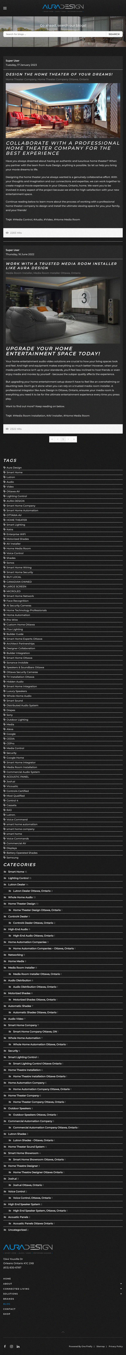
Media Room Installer (19, 273)
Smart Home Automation (22, 510)
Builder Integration (18, 653)
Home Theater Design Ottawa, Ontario (37, 910)
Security (11, 752)
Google (11, 733)
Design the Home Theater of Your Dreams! (59, 74)
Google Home (15, 757)
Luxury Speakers (17, 691)
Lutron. (11, 814)
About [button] (7, 1284)
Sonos (10, 562)
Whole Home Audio (20, 897)
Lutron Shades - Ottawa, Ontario (33, 1140)
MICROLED (14, 591)
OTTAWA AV (14, 515)
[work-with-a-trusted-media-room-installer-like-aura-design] (63, 310)
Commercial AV (16, 843)
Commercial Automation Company (30, 1121)
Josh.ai (11, 781)
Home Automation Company (26, 1082)
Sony (10, 714)
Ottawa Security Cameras (22, 672)
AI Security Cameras (19, 605)
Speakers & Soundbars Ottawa (25, 667)
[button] (5, 8)
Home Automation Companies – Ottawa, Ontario (43, 948)
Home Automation (18, 615)
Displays (12, 848)
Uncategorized (17, 1229)
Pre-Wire (12, 619)
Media (10, 724)
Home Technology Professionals (27, 610)
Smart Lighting (16, 524)
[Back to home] (63, 8)
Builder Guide (15, 634)
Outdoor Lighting (17, 719)
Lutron (11, 477)
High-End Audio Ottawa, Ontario (33, 935)
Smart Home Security (20, 572)
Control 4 (12, 800)
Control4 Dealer (18, 916)
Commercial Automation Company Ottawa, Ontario (45, 1127)
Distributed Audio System (22, 705)
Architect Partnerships (21, 643)
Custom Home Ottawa (21, 624)
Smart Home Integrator (21, 762)
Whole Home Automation (24, 1037)
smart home (14, 833)
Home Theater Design (21, 903)
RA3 (9, 810)
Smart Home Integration (22, 686)
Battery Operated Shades (22, 852)
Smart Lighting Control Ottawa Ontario (37, 1063)
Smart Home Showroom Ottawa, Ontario (38, 1159)
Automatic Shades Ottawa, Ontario (35, 1012)
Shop (6, 1314)
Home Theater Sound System (26, 1146)
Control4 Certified (18, 791)
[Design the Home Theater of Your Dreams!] (63, 110)
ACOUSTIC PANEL (18, 776)
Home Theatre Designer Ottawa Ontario (38, 1172)
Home (7, 1278)
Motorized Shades (18, 538)
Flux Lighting (15, 629)
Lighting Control (17, 496)
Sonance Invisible (17, 662)
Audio (39, 219)
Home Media (16, 961)
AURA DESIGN (15, 500)
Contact (9, 1309)
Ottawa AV (13, 491)
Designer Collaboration (21, 648)
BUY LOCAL (14, 577)
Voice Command (17, 819)
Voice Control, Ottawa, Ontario (32, 1197)
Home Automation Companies (27, 942)
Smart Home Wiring (19, 567)
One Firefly (87, 1346)
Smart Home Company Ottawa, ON (35, 1031)
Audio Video (15, 1018)
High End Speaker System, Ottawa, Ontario (39, 1210)
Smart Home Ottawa (19, 657)
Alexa (10, 729)
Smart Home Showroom (23, 1153)
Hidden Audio (15, 681)
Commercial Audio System (23, 772)
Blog (6, 1304)
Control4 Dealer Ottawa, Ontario (33, 922)
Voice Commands (18, 838)
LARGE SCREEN (16, 586)
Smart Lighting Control (22, 1057)
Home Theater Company (21, 79)
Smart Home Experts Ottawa (24, 638)
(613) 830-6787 (12, 1267)
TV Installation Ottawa (20, 676)
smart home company (20, 829)
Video (49, 219)
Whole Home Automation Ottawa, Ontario (39, 1044)
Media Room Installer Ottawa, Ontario (57, 273)
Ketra (10, 529)
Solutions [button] (10, 1294)
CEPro (10, 743)
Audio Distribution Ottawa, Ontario (34, 986)
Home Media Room (68, 219)
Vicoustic (12, 786)
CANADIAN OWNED (19, 581)
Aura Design (14, 467)
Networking (15, 954)
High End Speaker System (24, 1204)
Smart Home (14, 472)
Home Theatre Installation (24, 1069)
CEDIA (11, 738)
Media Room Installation (30, 415)
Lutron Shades (17, 1133)
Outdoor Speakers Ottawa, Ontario (34, 1114)
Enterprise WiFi (16, 534)
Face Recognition (18, 600)
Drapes (11, 710)
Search (114, 34)
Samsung (12, 857)
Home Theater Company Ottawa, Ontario (63, 79)
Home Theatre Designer (23, 1165)
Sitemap (100, 1346)
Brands (8, 1299)
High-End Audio (18, 929)
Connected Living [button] (16, 1289)
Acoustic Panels (18, 1217)
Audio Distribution (19, 980)
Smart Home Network (20, 596)
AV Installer (55, 415)
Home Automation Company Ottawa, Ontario (41, 1089)
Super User (12, 60)
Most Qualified (16, 795)
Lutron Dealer (16, 884)
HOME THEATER (17, 519)
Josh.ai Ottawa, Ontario (27, 1185)
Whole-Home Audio (19, 695)
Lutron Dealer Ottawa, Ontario (32, 890)
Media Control (23, 219)
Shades (11, 558)
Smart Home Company (21, 505)
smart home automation (22, 824)
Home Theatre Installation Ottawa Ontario (39, 1076)
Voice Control (15, 553)
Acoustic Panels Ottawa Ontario (33, 1223)
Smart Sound (15, 700)
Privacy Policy (116, 1346)
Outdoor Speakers (19, 1108)
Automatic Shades (19, 1006)
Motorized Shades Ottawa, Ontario (34, 999)
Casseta (11, 805)
